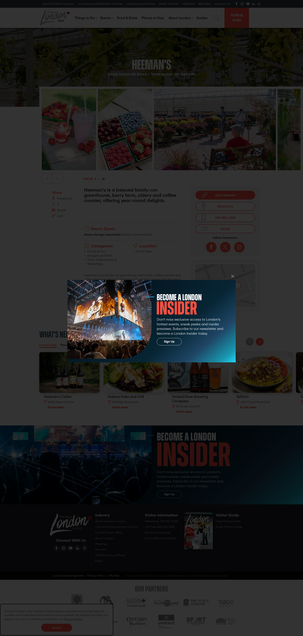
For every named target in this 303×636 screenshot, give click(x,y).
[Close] (233, 276)
